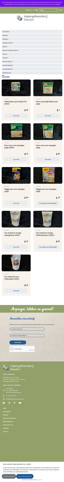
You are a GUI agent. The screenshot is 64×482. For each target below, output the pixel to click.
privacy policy (39, 479)
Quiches (4, 46)
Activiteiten (5, 31)
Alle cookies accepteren (25, 476)
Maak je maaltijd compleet (10, 50)
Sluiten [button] (58, 4)
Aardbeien (5, 39)
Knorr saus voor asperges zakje (46, 146)
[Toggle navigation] (61, 10)
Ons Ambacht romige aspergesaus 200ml (12, 234)
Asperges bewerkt (7, 43)
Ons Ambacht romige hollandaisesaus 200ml (45, 234)
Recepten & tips (8, 425)
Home (4, 408)
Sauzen (6, 99)
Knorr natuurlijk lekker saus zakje (47, 102)
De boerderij (7, 411)
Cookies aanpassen (9, 476)
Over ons (6, 428)
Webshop (6, 415)
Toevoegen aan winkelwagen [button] (48, 203)
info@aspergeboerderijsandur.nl (15, 399)
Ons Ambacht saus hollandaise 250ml (11, 277)
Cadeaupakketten (7, 69)
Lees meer (16, 115)
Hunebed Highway (7, 65)
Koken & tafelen (7, 61)
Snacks (4, 54)
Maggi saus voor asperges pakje (14, 190)
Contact (5, 431)
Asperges (5, 35)
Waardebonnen (6, 73)
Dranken (4, 58)
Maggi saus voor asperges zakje (46, 190)
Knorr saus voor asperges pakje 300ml (14, 146)
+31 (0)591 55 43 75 (11, 395)
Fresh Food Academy (9, 418)
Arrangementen (8, 421)
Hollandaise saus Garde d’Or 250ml (15, 102)
